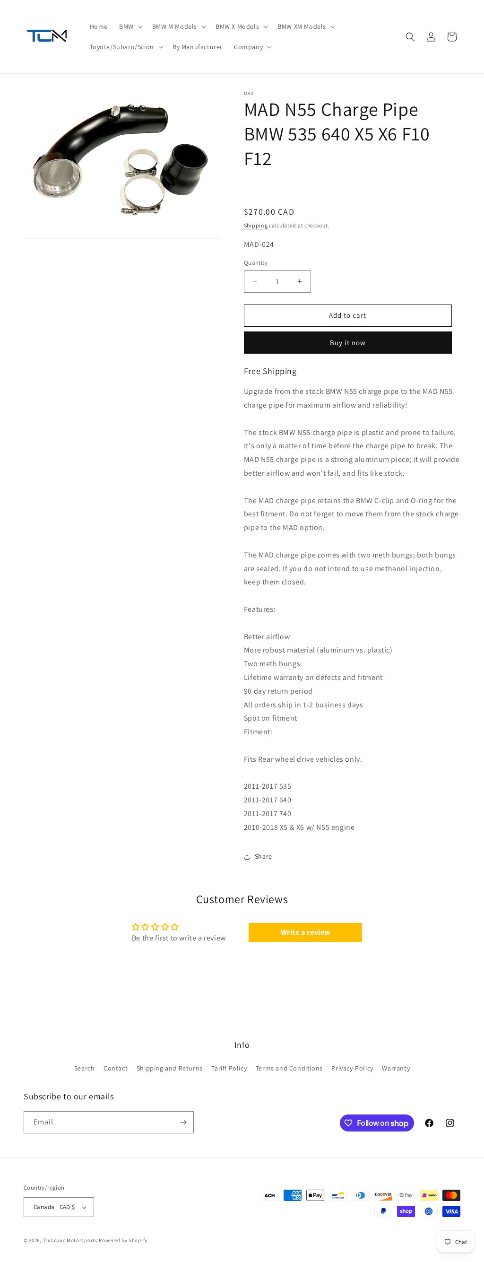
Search (84, 1068)
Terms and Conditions (289, 1068)
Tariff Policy (229, 1068)
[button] (130, 26)
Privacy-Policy (352, 1068)
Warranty (396, 1068)
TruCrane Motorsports (70, 1240)
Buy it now (348, 342)
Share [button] (263, 856)
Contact (116, 1068)
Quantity (256, 263)
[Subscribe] (183, 1122)
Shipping (256, 225)
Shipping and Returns (170, 1068)
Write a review (305, 932)
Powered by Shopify (123, 1240)
